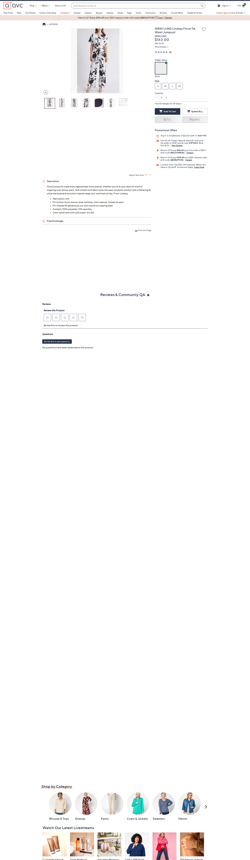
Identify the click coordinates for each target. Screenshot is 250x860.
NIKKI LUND (161, 36)
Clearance (65, 13)
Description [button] (53, 181)
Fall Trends (30, 13)
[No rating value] (162, 52)
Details (190, 152)
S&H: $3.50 (159, 43)
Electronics (150, 13)
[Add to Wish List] (204, 29)
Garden (77, 13)
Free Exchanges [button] (55, 220)
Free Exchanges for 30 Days (167, 103)
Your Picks (8, 13)
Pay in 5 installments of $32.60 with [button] (178, 135)
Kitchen (163, 13)
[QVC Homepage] (44, 24)
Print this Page (144, 230)
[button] (219, 6)
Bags (129, 13)
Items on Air (60, 5)
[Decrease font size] (150, 175)
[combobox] (135, 5)
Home (138, 13)
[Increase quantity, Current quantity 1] (166, 97)
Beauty (99, 13)
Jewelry (110, 13)
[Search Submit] (202, 5)
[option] (125, 18)
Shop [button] (32, 5)
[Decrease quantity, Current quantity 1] (156, 97)
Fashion (88, 13)
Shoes (120, 13)
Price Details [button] (161, 47)
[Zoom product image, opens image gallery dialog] (45, 92)
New (19, 13)
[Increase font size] (147, 175)
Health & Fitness (194, 13)
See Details (177, 145)
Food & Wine (177, 13)
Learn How (199, 167)
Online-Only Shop (47, 13)
